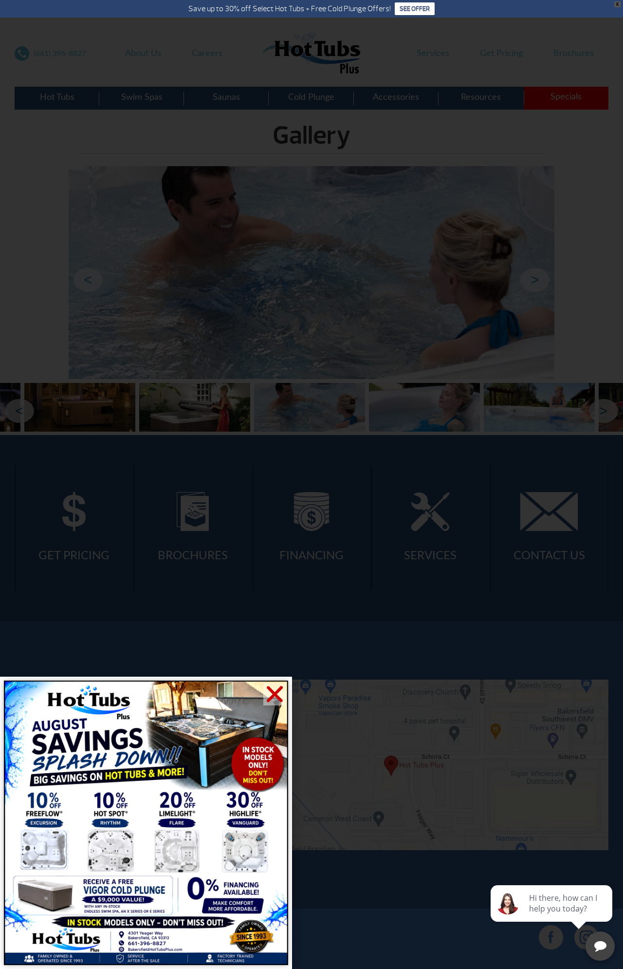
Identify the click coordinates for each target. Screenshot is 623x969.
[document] (311, 484)
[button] (274, 694)
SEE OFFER (415, 9)
